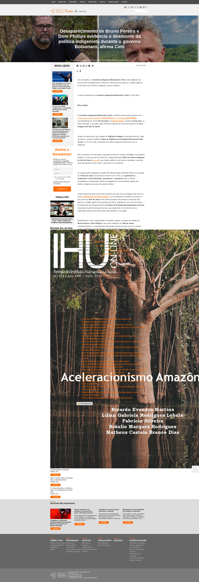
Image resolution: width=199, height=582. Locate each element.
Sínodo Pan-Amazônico (137, 558)
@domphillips (100, 242)
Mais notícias (86, 543)
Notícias (82, 1)
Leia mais (55, 474)
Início (53, 1)
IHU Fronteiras (70, 547)
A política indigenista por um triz (94, 339)
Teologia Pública (71, 545)
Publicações (92, 1)
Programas (73, 1)
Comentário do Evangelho (137, 543)
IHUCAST (85, 551)
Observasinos (70, 543)
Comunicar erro (84, 403)
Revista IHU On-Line (104, 545)
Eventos (102, 1)
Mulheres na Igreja (135, 560)
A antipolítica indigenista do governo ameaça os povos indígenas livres (109, 336)
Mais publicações (103, 543)
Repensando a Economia (73, 549)
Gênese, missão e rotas (57, 543)
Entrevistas (85, 545)
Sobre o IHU (62, 1)
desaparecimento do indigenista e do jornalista (107, 118)
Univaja (96, 160)
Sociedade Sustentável (73, 551)
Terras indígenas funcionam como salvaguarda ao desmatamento (107, 398)
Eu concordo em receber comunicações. (63, 178)
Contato (124, 1)
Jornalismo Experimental (89, 549)
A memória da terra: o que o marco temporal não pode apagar (105, 361)
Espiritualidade (113, 1)
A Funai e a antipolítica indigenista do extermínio (100, 333)
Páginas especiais (87, 547)
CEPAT (52, 549)
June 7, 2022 (108, 254)
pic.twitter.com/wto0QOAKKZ (118, 250)
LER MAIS (58, 91)
